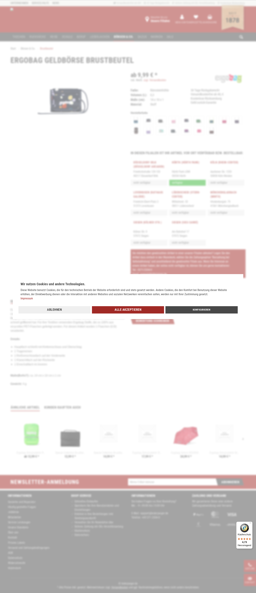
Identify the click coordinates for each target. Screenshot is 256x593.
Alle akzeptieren (128, 309)
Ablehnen (54, 309)
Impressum (27, 298)
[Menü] (250, 524)
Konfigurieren (202, 309)
